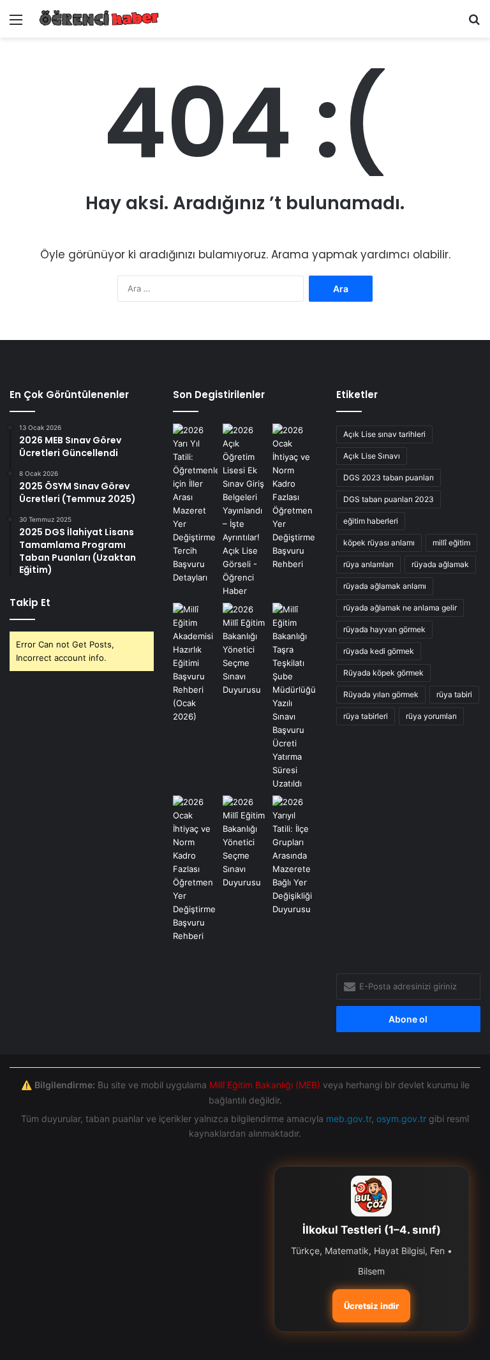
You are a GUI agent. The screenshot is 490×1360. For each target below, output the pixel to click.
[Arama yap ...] (474, 24)
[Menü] (16, 24)
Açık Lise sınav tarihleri (384, 434)
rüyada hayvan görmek (384, 629)
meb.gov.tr (348, 1118)
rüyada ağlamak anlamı (384, 586)
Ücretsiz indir (371, 1306)
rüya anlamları (368, 564)
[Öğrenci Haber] (99, 19)
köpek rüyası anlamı (379, 542)
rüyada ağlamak (440, 564)
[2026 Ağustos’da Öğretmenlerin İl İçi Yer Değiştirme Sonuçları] (294, 696)
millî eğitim (451, 542)
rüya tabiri (454, 694)
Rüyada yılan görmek (381, 694)
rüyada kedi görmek (378, 651)
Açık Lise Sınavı (371, 456)
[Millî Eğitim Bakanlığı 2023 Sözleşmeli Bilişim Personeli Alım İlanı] (245, 650)
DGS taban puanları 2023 (388, 499)
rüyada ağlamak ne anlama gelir (400, 607)
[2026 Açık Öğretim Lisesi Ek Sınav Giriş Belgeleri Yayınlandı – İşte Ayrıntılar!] (245, 511)
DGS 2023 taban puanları (388, 477)
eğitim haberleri (370, 521)
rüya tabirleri (365, 716)
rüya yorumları (431, 716)
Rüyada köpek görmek (383, 672)
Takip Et (30, 602)
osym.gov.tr (401, 1118)
